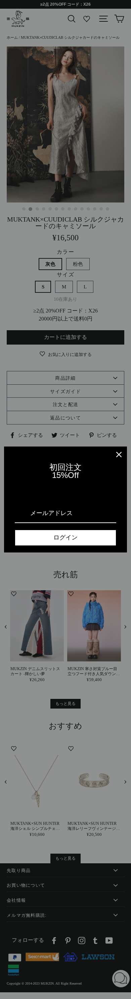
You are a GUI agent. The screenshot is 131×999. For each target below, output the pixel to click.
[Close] (119, 455)
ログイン (65, 537)
